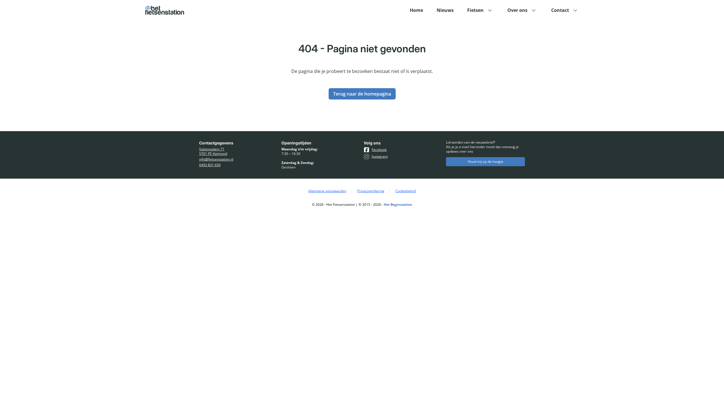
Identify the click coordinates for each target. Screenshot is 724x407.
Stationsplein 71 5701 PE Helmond (213, 151)
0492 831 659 (210, 165)
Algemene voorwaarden (327, 191)
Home (416, 10)
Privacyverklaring (370, 191)
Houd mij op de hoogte (485, 161)
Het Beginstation (398, 204)
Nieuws (445, 10)
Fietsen (475, 10)
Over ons (517, 10)
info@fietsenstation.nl (216, 159)
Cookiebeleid (405, 191)
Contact (560, 10)
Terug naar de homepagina (362, 94)
